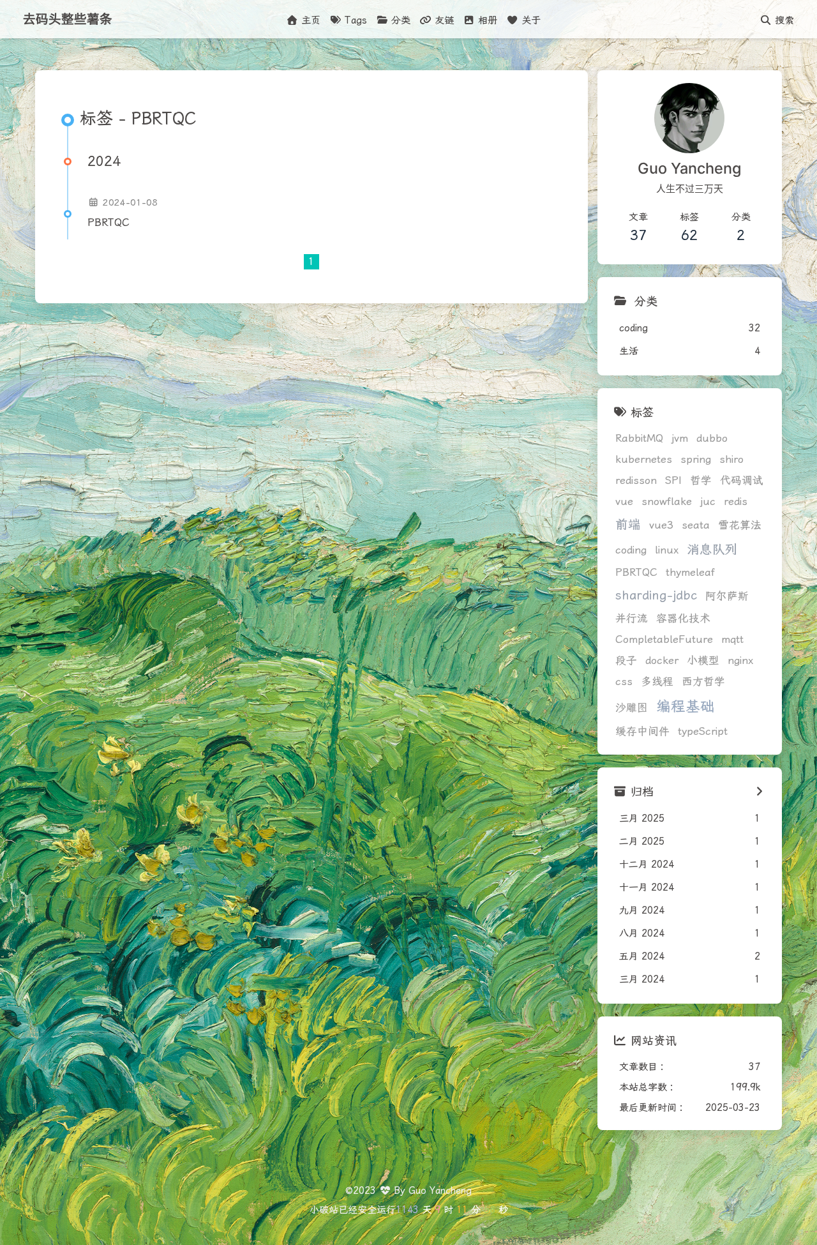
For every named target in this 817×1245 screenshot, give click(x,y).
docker (661, 660)
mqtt (732, 639)
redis (735, 501)
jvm (679, 438)
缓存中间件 (642, 731)
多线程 (657, 681)
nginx (740, 660)
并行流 (631, 618)
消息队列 (712, 549)
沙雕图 (631, 708)
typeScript (703, 731)
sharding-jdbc (656, 595)
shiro (731, 459)
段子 (626, 660)
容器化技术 (683, 618)
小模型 (703, 660)
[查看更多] (759, 791)
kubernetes (643, 459)
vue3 (661, 525)
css (624, 681)
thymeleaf (690, 572)
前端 (628, 524)
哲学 (701, 480)
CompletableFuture (664, 639)
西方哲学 (703, 681)
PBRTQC (108, 222)
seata (696, 525)
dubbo (712, 438)
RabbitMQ (639, 438)
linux (666, 550)
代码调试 (741, 480)
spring (695, 459)
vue (624, 501)
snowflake (666, 501)
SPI (673, 480)
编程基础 (685, 706)
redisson (636, 480)
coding (631, 550)
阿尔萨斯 (727, 596)
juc (708, 501)
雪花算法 (739, 525)
